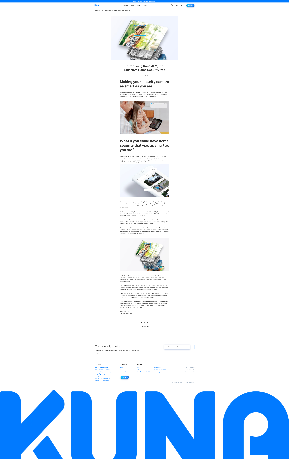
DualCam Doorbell (100, 375)
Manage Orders (158, 367)
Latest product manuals (143, 371)
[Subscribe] (192, 347)
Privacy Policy (190, 369)
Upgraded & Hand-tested (102, 380)
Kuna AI (139, 5)
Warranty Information (188, 371)
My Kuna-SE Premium (160, 369)
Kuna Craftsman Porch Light (102, 369)
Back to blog (145, 326)
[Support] (172, 5)
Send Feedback (158, 373)
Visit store (125, 377)
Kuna (175, 382)
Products (125, 5)
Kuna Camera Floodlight (101, 367)
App (132, 5)
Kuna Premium (158, 371)
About (121, 367)
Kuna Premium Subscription (102, 378)
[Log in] (177, 5)
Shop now (190, 5)
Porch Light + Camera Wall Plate (104, 373)
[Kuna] (97, 5)
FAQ (138, 369)
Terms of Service (189, 367)
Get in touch (123, 371)
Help (138, 367)
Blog (121, 369)
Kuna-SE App (98, 377)
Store (145, 5)
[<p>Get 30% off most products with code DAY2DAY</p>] (144, 1)
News (102, 10)
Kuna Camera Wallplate (101, 371)
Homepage (97, 10)
